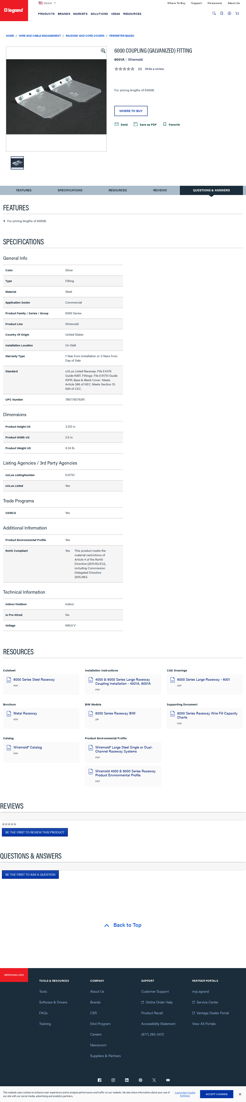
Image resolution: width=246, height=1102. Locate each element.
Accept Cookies (217, 1094)
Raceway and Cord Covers (85, 35)
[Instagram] (113, 1080)
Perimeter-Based (121, 35)
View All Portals (204, 1023)
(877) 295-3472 (152, 1034)
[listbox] (56, 99)
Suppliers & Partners (105, 1055)
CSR (93, 1012)
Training (45, 1023)
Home (10, 35)
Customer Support (155, 991)
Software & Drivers (53, 1002)
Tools (43, 991)
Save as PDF (148, 124)
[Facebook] (99, 1080)
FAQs (43, 1012)
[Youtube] (168, 1080)
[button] (103, 50)
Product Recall (152, 1012)
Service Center (207, 1002)
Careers (95, 1034)
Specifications (70, 190)
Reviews (160, 190)
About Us (97, 991)
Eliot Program (100, 1023)
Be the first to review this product (36, 833)
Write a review (154, 68)
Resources (118, 190)
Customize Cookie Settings (185, 1094)
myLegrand (200, 991)
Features (24, 191)
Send (124, 124)
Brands (95, 1002)
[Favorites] (221, 13)
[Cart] (237, 13)
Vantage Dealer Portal (213, 1012)
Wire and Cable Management (40, 35)
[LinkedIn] (127, 1080)
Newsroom (98, 1044)
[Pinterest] (140, 1080)
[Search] (214, 13)
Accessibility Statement (158, 1023)
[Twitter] (154, 1080)
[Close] (240, 1094)
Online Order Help (159, 1002)
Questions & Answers (211, 190)
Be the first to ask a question (30, 874)
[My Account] (229, 13)
